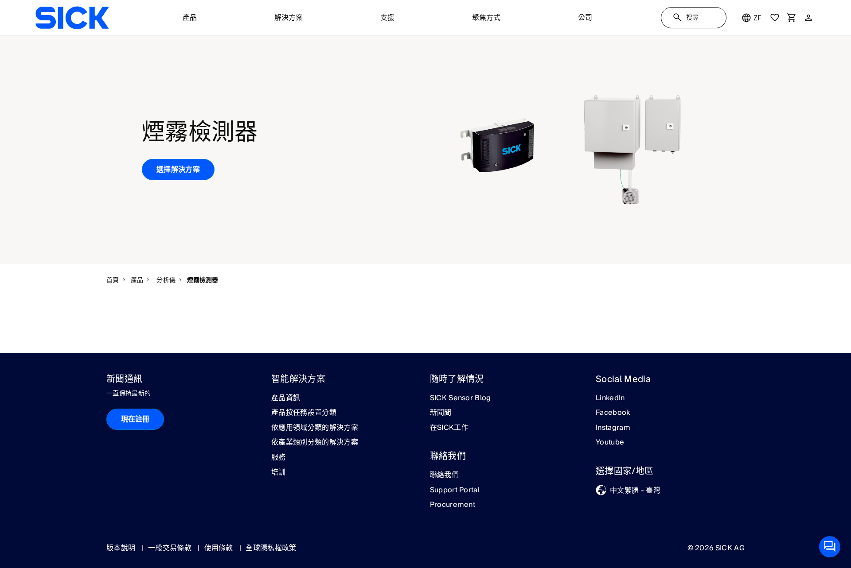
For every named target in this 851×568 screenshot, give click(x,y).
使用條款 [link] (219, 548)
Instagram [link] (613, 428)
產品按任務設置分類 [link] (303, 413)
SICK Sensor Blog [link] (460, 398)
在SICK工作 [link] (449, 428)
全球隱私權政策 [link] (271, 548)
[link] (72, 17)
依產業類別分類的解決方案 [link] (314, 442)
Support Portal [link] (455, 490)
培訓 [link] (278, 473)
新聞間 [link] (441, 413)
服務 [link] (278, 458)
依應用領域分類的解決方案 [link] (314, 428)
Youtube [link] (610, 442)
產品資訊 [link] (285, 398)
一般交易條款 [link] (170, 548)
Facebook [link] (613, 413)
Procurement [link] (453, 505)
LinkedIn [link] (610, 398)
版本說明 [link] (121, 548)
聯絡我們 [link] (444, 475)
